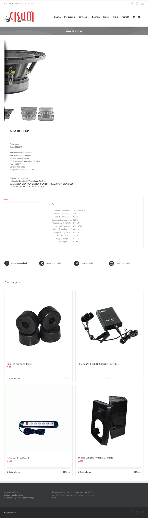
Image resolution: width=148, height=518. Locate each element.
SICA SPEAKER (28, 184)
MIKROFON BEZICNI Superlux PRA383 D (98, 364)
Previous (6, 72)
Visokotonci (33, 181)
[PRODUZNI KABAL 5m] (38, 419)
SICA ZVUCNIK (69, 184)
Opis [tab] (6, 200)
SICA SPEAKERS (42, 184)
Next (69, 72)
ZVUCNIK (40, 187)
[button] (139, 16)
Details (67, 378)
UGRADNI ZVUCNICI (18, 187)
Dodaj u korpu (14, 378)
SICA (19, 184)
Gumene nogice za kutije (19, 364)
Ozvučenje (23, 181)
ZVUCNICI (31, 187)
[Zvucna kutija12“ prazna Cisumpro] (110, 419)
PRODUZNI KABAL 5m (18, 457)
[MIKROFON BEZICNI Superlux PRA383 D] (110, 325)
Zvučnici (42, 181)
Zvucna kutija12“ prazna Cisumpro (95, 457)
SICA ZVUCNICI (55, 184)
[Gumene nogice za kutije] (38, 325)
